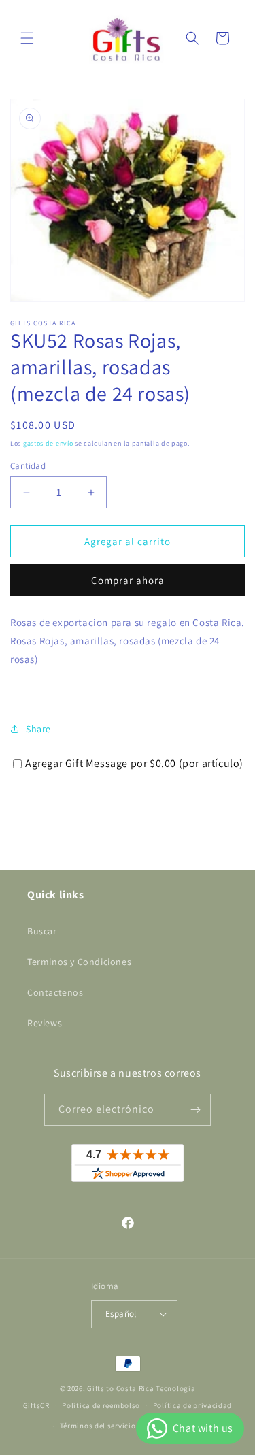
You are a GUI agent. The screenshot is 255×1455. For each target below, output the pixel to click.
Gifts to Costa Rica (120, 1388)
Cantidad (28, 466)
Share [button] (38, 729)
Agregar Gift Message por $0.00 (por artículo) (134, 763)
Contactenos (55, 992)
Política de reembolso (101, 1405)
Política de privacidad (192, 1405)
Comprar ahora (128, 580)
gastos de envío (48, 443)
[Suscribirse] (195, 1110)
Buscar (42, 931)
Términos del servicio (98, 1426)
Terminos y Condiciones (79, 961)
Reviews (44, 1023)
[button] (27, 38)
